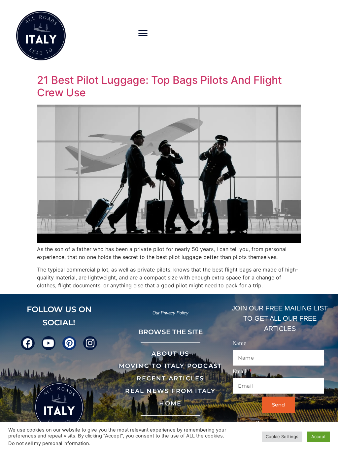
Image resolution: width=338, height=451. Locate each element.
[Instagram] (90, 343)
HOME (170, 403)
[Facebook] (28, 343)
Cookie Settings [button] (282, 436)
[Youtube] (48, 343)
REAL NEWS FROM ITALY (170, 391)
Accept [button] (318, 436)
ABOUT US (170, 353)
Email (240, 371)
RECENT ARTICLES (170, 378)
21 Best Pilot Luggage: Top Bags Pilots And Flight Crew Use (159, 86)
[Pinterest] (69, 343)
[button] (142, 33)
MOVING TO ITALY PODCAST (170, 366)
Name (239, 343)
